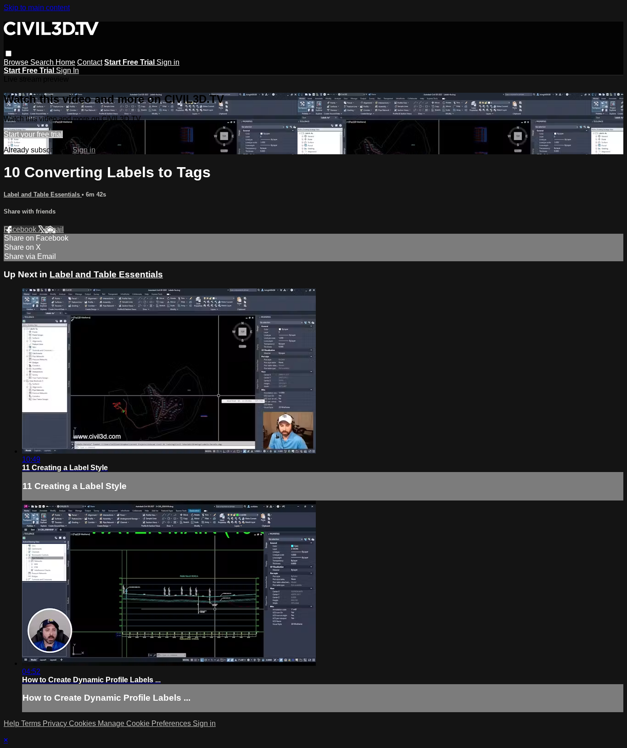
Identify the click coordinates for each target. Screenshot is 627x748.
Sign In (67, 70)
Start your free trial (33, 134)
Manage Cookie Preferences (145, 723)
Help (12, 723)
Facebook (21, 229)
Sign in (168, 62)
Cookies (83, 723)
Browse (17, 62)
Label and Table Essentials (43, 194)
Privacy (56, 723)
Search (43, 62)
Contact (89, 62)
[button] (8, 53)
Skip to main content (37, 7)
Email (54, 229)
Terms (32, 723)
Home (65, 62)
